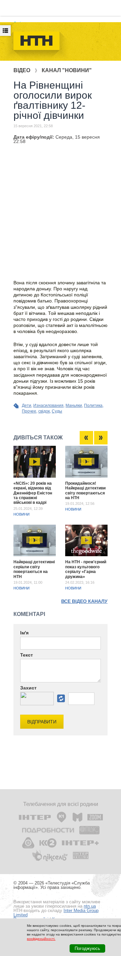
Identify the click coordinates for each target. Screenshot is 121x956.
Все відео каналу (84, 601)
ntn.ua (90, 906)
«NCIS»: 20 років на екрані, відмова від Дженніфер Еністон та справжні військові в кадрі (32, 493)
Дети (26, 405)
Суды (57, 411)
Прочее (29, 411)
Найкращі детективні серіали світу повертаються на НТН (34, 569)
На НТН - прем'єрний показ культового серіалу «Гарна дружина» (85, 569)
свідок (44, 411)
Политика (93, 405)
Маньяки (74, 405)
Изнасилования (48, 405)
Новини (21, 514)
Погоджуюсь (87, 948)
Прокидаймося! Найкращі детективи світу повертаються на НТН (85, 490)
